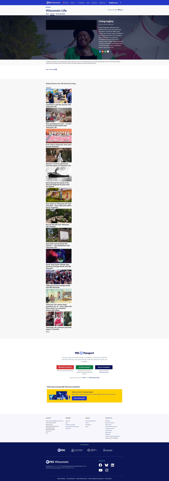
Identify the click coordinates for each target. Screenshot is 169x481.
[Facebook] (100, 51)
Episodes (52, 13)
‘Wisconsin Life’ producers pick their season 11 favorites (58, 328)
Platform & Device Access (86, 394)
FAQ (84, 377)
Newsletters (88, 424)
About (47, 13)
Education (94, 2)
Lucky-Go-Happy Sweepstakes (112, 436)
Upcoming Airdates (60, 13)
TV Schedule (81, 2)
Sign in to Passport (104, 367)
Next (47, 331)
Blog (67, 422)
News (88, 2)
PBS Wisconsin (49, 466)
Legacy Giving (108, 430)
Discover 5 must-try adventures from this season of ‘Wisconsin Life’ (58, 165)
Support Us (102, 2)
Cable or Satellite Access (99, 394)
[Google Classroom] (105, 51)
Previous (48, 87)
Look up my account (104, 372)
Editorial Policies (61, 478)
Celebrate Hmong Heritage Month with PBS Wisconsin (58, 286)
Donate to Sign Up (66, 367)
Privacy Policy (108, 478)
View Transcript (50, 69)
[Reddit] (102, 51)
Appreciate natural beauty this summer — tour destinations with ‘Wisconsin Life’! (58, 245)
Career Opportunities (90, 420)
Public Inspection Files (81, 478)
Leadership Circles (109, 428)
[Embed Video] (110, 21)
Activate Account (84, 367)
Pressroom (68, 428)
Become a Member (109, 422)
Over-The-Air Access (110, 394)
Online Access (75, 394)
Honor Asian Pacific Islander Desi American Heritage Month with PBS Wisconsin (58, 266)
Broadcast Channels (70, 424)
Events (87, 422)
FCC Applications (71, 478)
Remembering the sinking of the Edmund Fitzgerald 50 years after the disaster (58, 184)
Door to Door (108, 424)
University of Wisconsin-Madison (53, 467)
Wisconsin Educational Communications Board (72, 466)
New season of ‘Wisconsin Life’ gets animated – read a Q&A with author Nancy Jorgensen (58, 205)
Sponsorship (108, 432)
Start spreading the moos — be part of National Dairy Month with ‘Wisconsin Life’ (58, 125)
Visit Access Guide (79, 398)
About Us (68, 420)
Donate (66, 2)
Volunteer (107, 434)
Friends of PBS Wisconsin (111, 426)
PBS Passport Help (94, 377)
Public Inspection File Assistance (96, 478)
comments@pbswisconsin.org (56, 420)
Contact (48, 418)
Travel (86, 426)
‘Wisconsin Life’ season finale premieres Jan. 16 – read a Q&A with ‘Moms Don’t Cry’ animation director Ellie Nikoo (59, 307)
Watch (72, 2)
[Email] (108, 51)
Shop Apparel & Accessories (72, 426)
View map (48, 431)
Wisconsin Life (56, 10)
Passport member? (115, 10)
